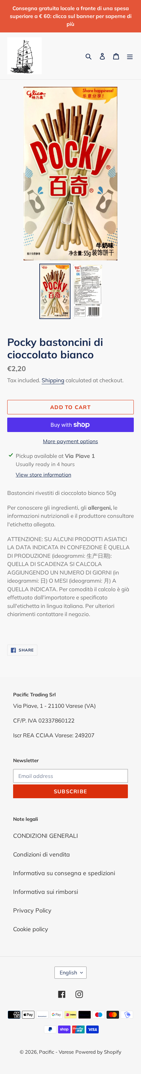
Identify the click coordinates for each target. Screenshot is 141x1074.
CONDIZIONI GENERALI (45, 835)
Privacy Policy (32, 910)
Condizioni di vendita (41, 854)
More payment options (70, 441)
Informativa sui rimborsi (45, 891)
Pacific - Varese (56, 1052)
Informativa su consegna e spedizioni (64, 873)
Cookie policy (30, 929)
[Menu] (130, 56)
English (68, 972)
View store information (43, 474)
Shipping (53, 380)
